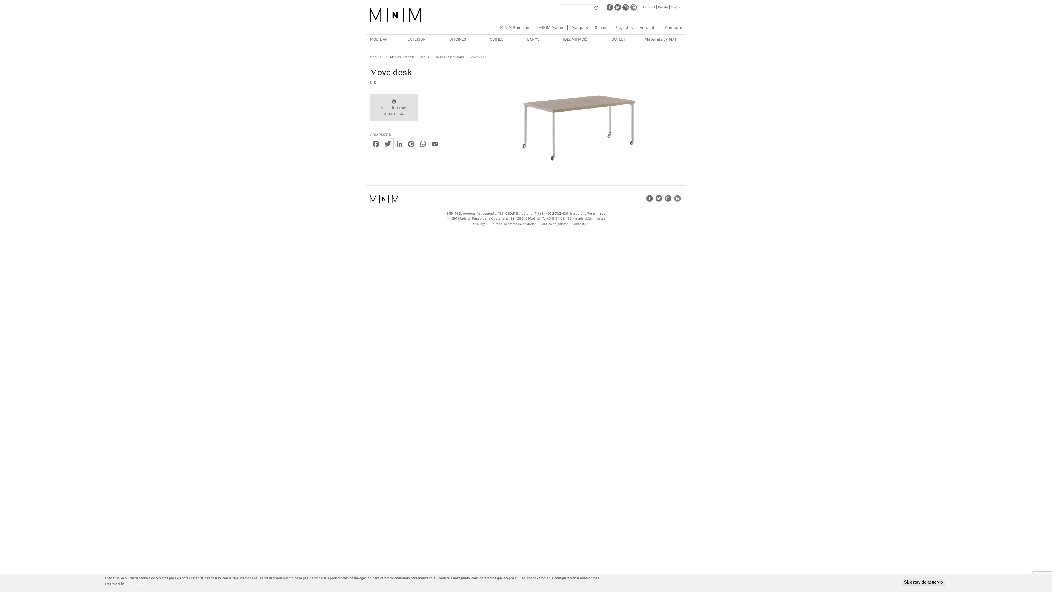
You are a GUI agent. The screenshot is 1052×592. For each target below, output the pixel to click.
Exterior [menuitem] (416, 39)
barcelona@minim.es (587, 213)
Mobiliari (377, 57)
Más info (133, 583)
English (676, 7)
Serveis (601, 27)
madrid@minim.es (590, 218)
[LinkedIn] (633, 7)
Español (649, 7)
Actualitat (649, 27)
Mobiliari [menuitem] (379, 39)
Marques (579, 27)
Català (663, 7)
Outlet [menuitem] (618, 39)
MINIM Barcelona (515, 27)
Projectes (624, 27)
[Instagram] (625, 7)
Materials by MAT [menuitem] (661, 39)
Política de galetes (554, 224)
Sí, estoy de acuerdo (923, 582)
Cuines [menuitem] (497, 39)
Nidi (374, 82)
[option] (579, 117)
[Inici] (395, 15)
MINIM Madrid (551, 27)
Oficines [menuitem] (457, 39)
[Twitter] (617, 7)
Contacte (673, 27)
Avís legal (479, 224)
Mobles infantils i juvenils (409, 57)
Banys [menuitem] (533, 39)
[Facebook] (610, 7)
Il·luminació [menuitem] (575, 39)
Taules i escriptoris (450, 57)
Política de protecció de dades (513, 224)
